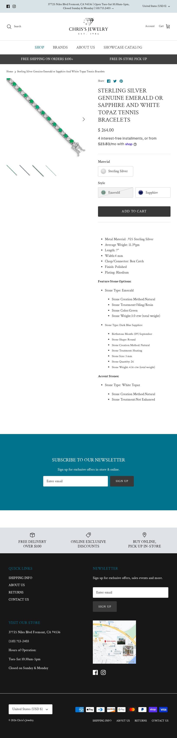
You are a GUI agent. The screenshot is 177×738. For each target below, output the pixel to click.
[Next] (83, 119)
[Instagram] (14, 6)
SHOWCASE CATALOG (123, 47)
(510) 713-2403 (19, 641)
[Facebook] (8, 6)
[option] (47, 119)
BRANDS (60, 47)
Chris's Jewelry (25, 720)
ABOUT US (85, 47)
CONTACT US (19, 599)
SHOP (39, 47)
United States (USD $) (154, 6)
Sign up (122, 481)
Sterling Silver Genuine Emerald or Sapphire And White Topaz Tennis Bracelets (61, 71)
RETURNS (16, 592)
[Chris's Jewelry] (88, 26)
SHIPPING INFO (20, 578)
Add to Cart (134, 211)
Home (9, 71)
